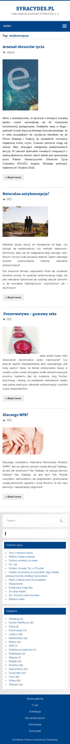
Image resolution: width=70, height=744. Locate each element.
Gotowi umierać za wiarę (23, 560)
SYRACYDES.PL (35, 8)
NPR (9, 199)
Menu (7, 26)
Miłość (12, 641)
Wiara (12, 680)
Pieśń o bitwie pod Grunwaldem (27, 579)
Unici (12, 676)
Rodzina (13, 665)
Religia (13, 661)
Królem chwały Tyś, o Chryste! (26, 568)
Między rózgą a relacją (22, 556)
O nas (35, 705)
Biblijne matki (16, 599)
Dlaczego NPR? (15, 414)
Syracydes (15, 672)
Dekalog (14, 618)
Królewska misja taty (21, 587)
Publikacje (15, 653)
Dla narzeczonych (35, 718)
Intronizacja (15, 630)
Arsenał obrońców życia (23, 46)
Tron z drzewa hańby (21, 552)
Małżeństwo (16, 638)
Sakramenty (16, 669)
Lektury (11, 52)
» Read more (13, 177)
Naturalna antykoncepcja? (26, 193)
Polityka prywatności (21, 649)
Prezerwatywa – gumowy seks (29, 313)
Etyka (12, 626)
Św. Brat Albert (17, 591)
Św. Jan (13, 564)
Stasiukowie (16, 583)
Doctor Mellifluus (19, 622)
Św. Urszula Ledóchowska (24, 595)
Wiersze (13, 684)
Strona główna (35, 699)
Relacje (13, 657)
